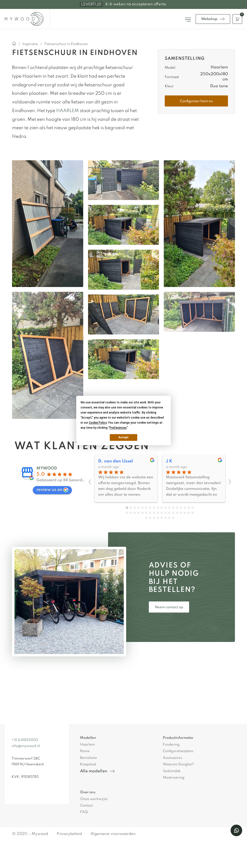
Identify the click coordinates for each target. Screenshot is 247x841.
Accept (123, 437)
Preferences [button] (118, 427)
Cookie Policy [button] (98, 422)
